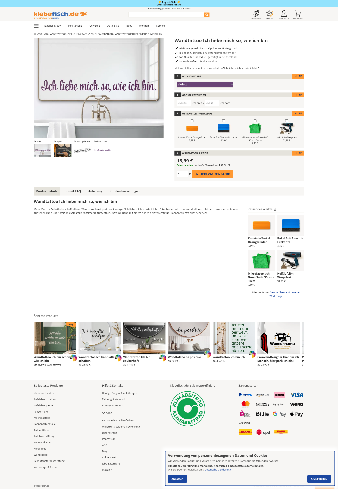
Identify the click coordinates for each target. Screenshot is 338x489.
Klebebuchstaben (44, 393)
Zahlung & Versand (113, 399)
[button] (42, 150)
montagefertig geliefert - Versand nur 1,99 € (169, 8)
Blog (104, 451)
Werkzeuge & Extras (45, 467)
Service (160, 25)
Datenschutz (109, 432)
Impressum (108, 439)
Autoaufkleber (42, 430)
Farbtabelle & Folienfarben (118, 420)
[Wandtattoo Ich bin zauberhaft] (144, 338)
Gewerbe (94, 25)
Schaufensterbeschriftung (49, 461)
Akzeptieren (319, 479)
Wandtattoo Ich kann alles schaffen (97, 359)
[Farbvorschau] (103, 150)
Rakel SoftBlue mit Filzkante (290, 240)
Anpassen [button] (177, 479)
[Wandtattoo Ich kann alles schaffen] (100, 338)
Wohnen (144, 25)
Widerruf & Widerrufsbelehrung (121, 426)
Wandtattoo (41, 454)
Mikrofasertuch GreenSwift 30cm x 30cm (261, 277)
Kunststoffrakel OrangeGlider (259, 240)
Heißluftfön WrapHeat (285, 275)
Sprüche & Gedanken (101, 34)
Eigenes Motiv (52, 25)
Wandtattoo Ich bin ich (229, 357)
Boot (129, 25)
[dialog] (249, 468)
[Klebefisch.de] (79, 15)
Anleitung (95, 191)
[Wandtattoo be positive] (189, 338)
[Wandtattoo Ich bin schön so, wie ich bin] (55, 338)
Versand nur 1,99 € (217, 165)
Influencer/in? (110, 457)
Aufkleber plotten (44, 405)
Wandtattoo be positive (184, 357)
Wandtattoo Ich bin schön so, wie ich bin (54, 359)
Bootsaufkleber (43, 442)
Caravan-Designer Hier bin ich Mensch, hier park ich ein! (278, 359)
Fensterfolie (75, 25)
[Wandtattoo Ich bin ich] (234, 338)
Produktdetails (46, 191)
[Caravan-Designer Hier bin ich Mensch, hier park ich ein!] (278, 338)
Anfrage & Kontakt (113, 405)
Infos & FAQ (73, 191)
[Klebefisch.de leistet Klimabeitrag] (203, 408)
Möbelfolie (40, 448)
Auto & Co (113, 25)
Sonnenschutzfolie (45, 424)
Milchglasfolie (42, 417)
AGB (104, 445)
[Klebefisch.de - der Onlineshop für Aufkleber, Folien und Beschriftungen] (35, 34)
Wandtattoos (58, 34)
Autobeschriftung (44, 436)
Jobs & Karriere (111, 463)
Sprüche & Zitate (77, 34)
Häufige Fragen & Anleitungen (119, 393)
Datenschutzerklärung (218, 469)
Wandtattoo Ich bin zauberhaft (137, 359)
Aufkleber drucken (45, 399)
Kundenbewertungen (125, 191)
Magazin (107, 469)
